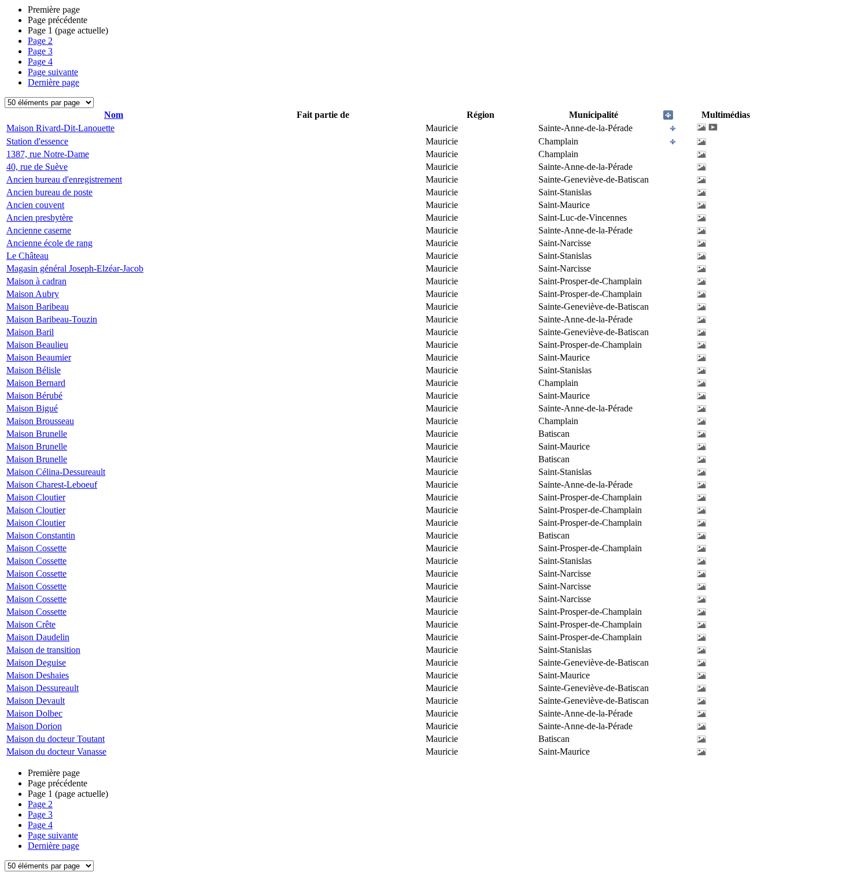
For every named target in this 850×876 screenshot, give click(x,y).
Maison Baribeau (37, 306)
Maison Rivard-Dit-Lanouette (60, 128)
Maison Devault (35, 701)
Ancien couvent (35, 205)
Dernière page (53, 82)
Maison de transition (43, 650)
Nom (113, 115)
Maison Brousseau (40, 421)
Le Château (27, 256)
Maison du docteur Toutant (55, 739)
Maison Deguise (36, 662)
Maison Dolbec (34, 713)
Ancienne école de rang (49, 243)
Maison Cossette (36, 548)
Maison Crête (31, 624)
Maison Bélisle (33, 370)
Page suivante (53, 72)
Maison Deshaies (37, 675)
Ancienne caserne (38, 230)
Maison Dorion (34, 726)
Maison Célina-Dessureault (55, 472)
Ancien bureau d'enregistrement (64, 179)
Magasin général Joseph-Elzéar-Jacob (74, 268)
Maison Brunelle (36, 434)
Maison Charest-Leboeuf (51, 484)
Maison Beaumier (38, 357)
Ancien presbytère (39, 217)
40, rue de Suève (37, 167)
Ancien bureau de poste (49, 192)
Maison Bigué (32, 408)
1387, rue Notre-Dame (47, 154)
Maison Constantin (40, 535)
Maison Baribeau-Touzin (51, 319)
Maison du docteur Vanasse (56, 751)
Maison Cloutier (35, 497)
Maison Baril (30, 332)
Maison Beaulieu (37, 345)
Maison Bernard (35, 383)
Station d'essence (37, 141)
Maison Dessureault (42, 688)
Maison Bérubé (34, 395)
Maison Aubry (32, 294)
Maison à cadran (36, 281)
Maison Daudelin (37, 637)
